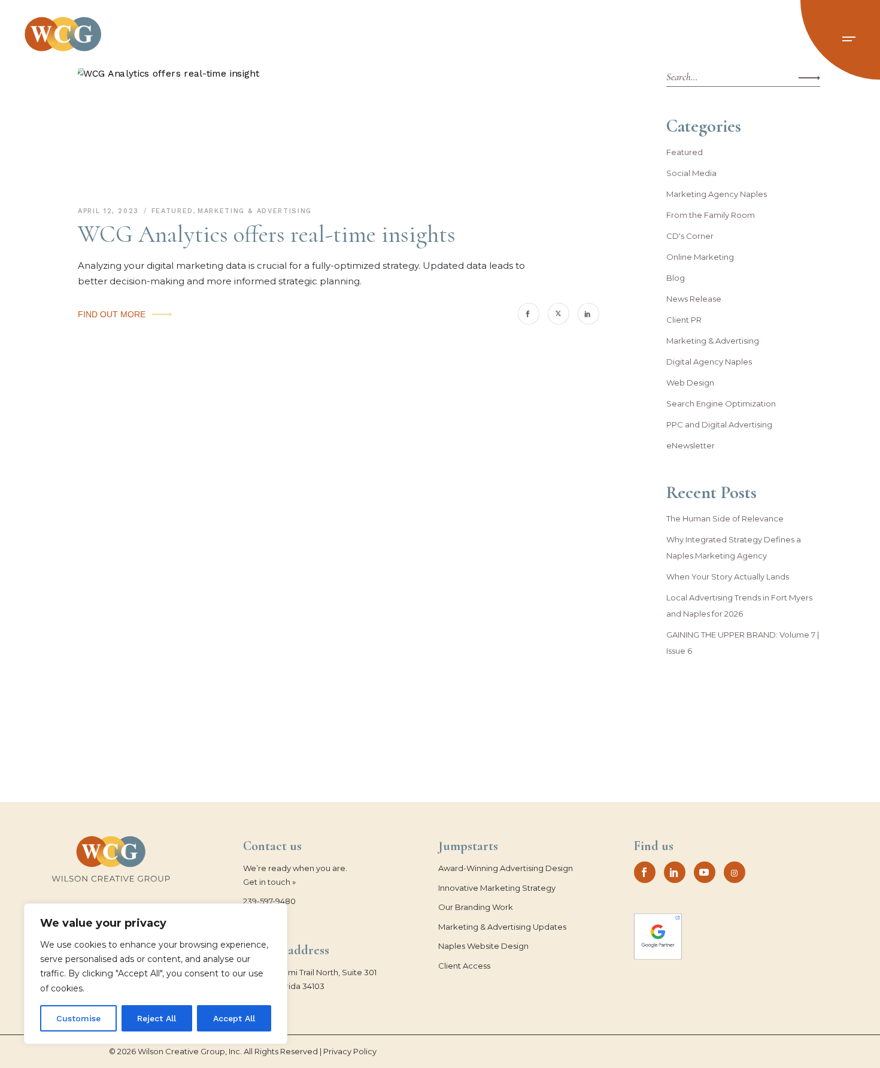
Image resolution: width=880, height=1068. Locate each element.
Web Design (690, 382)
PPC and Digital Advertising (719, 424)
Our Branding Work (475, 907)
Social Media (691, 173)
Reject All (156, 1018)
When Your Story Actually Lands (727, 576)
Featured (172, 211)
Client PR (684, 319)
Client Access (464, 965)
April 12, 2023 (110, 211)
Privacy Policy (350, 1051)
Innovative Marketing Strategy (497, 888)
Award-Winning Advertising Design (505, 868)
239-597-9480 (269, 901)
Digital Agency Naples (709, 361)
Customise (78, 1018)
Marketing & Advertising (255, 211)
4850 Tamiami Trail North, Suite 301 (310, 972)
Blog (675, 278)
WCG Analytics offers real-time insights (267, 234)
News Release (693, 299)
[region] (155, 973)
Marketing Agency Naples (716, 194)
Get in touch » (269, 882)
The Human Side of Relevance (725, 518)
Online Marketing (700, 257)
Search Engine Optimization (721, 403)
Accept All (234, 1018)
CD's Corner (690, 236)
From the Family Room (710, 215)
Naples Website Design (483, 946)
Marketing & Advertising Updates (502, 927)
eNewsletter (690, 445)
